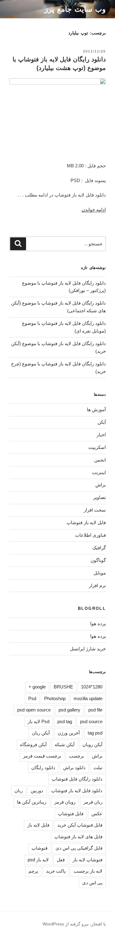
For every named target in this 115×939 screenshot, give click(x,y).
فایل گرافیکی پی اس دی (79, 848)
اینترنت (99, 472)
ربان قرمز (92, 802)
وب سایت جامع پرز (75, 9)
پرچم (33, 871)
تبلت (98, 767)
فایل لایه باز (38, 825)
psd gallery (69, 709)
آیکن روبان (92, 744)
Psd (32, 698)
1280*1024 (91, 686)
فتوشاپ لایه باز (87, 859)
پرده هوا (98, 623)
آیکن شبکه (65, 744)
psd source (91, 721)
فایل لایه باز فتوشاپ (86, 522)
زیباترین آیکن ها (31, 802)
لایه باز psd (38, 859)
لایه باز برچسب (88, 871)
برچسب (76, 755)
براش (100, 484)
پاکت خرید (56, 871)
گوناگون (98, 560)
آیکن (102, 422)
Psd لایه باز (38, 721)
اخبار (101, 434)
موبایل (100, 572)
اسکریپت (97, 447)
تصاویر (99, 497)
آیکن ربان (41, 732)
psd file (95, 709)
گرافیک (99, 547)
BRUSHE (63, 686)
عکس (96, 813)
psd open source (34, 709)
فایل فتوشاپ (70, 813)
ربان (18, 790)
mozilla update (88, 698)
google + (37, 686)
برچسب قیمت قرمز (42, 755)
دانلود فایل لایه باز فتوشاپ (76, 790)
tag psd (95, 732)
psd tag (64, 721)
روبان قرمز (64, 802)
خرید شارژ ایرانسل (88, 648)
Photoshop (55, 698)
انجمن (100, 459)
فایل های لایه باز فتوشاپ (78, 836)
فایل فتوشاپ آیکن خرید (79, 825)
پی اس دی (92, 882)
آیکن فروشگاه (33, 744)
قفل (61, 859)
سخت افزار (95, 509)
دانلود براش (74, 767)
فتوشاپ (40, 848)
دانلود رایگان (43, 767)
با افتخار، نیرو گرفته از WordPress (74, 923)
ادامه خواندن (94, 209)
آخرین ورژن (69, 732)
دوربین (37, 790)
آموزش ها (96, 409)
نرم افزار (97, 585)
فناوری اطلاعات (90, 535)
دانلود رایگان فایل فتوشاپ (77, 778)
